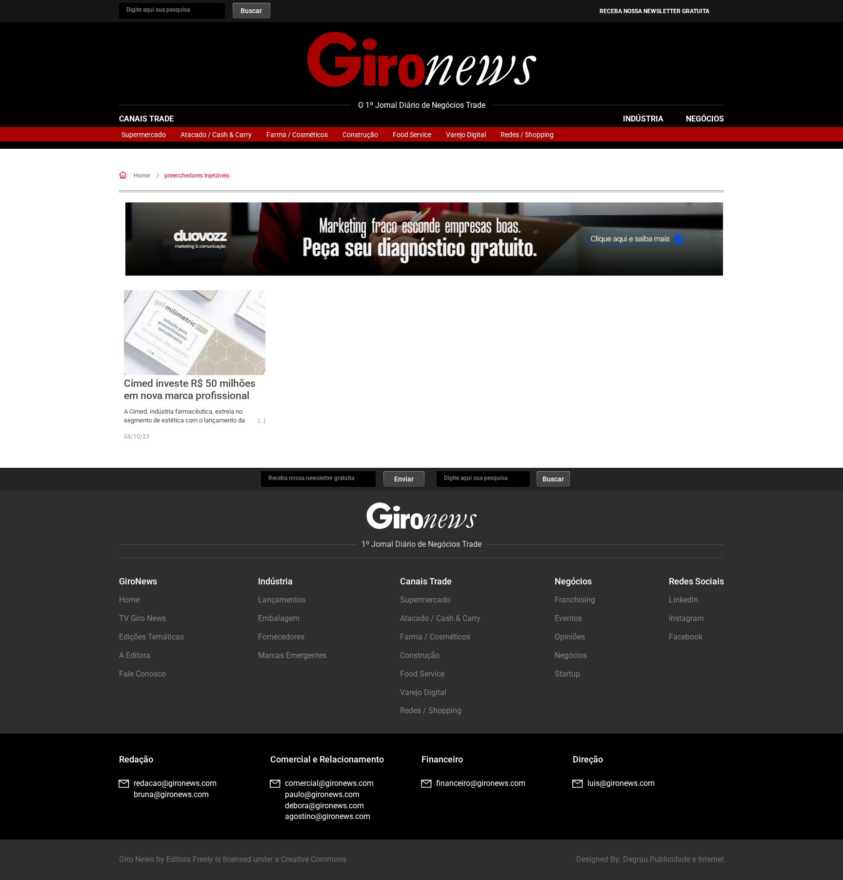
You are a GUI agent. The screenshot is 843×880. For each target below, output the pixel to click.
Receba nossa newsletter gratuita (654, 11)
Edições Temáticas (151, 636)
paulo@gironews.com (322, 794)
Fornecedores (281, 636)
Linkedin (683, 599)
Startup (567, 674)
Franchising (575, 599)
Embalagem (279, 618)
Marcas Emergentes (292, 655)
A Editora (134, 655)
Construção (360, 135)
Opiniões (570, 636)
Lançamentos (281, 599)
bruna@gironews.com (171, 794)
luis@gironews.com (621, 783)
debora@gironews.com (324, 805)
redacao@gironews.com (175, 783)
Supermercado (143, 135)
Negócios (705, 118)
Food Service (412, 135)
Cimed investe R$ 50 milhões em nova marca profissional (190, 389)
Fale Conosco (142, 674)
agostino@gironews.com (327, 816)
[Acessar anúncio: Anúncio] (424, 239)
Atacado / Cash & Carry (216, 135)
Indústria (643, 118)
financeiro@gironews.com (480, 783)
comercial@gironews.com (329, 783)
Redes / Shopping (527, 135)
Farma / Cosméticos (297, 135)
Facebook (685, 636)
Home (142, 175)
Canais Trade (146, 118)
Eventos (568, 618)
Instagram (686, 618)
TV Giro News (142, 618)
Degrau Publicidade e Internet (673, 859)
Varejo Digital (466, 135)
